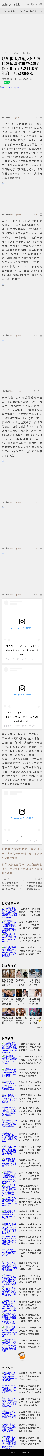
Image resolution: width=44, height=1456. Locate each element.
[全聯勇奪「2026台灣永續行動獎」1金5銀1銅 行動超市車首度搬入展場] (9, 1086)
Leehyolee (9, 841)
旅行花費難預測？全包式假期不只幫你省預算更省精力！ (7, 982)
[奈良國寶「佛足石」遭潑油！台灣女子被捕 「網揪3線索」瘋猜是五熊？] (9, 1377)
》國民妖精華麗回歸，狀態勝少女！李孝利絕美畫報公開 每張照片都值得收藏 (22, 853)
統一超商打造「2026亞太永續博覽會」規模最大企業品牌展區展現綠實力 (30, 1113)
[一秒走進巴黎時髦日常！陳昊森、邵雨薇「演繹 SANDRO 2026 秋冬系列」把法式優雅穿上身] (9, 1189)
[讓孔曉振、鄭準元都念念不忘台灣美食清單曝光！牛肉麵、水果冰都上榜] (9, 938)
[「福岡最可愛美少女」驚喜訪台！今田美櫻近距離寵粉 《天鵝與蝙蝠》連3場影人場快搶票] (9, 912)
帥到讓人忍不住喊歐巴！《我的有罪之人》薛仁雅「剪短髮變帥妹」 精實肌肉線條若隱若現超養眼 (30, 1346)
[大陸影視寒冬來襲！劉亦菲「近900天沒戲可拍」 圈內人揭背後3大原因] (9, 1402)
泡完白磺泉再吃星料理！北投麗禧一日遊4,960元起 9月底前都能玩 (30, 1138)
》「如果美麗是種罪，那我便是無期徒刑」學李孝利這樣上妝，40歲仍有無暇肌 (22, 868)
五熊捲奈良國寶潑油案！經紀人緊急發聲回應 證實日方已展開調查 (21, 1020)
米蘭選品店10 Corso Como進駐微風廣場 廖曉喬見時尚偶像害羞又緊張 (30, 1074)
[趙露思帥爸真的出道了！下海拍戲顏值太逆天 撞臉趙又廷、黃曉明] (9, 1390)
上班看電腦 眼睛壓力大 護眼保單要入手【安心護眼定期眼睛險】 (35, 1001)
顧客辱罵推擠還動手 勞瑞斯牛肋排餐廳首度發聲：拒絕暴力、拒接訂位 (30, 1429)
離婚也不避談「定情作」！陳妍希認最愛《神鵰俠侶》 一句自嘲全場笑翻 (29, 1267)
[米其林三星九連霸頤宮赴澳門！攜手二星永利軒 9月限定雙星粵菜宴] (9, 1202)
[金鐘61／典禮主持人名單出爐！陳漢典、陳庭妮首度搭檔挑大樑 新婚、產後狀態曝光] (9, 951)
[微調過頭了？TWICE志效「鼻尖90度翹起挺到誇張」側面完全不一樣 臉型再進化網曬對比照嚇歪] (9, 1279)
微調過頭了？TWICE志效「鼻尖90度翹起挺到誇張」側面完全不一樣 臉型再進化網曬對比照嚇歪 (21, 982)
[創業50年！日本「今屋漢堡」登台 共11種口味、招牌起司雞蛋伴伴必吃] (9, 1150)
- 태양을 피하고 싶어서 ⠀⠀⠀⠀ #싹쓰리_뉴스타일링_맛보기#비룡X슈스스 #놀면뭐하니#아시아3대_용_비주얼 (22, 717)
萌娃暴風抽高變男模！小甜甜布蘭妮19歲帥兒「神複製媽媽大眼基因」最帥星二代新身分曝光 (30, 1320)
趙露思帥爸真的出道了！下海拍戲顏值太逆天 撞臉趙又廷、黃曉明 (30, 1389)
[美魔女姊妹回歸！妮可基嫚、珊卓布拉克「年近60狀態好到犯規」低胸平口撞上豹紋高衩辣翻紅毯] (9, 1305)
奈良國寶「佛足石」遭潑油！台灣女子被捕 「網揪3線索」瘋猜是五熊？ (30, 1378)
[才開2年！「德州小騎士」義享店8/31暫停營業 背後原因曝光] (9, 1124)
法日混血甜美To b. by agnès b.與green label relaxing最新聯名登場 (30, 1100)
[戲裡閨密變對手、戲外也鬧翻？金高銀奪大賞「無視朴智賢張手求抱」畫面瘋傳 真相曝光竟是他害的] (9, 1441)
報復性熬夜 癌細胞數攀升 (7, 1020)
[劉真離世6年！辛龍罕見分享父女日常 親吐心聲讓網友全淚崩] (9, 1415)
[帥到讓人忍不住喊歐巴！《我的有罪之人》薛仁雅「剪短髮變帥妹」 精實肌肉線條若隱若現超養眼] (9, 1344)
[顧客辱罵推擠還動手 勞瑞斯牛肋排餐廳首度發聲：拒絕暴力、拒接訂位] (9, 1428)
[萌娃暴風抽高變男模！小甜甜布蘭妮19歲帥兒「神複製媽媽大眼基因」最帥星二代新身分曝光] (9, 1318)
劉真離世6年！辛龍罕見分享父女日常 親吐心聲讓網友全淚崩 (30, 1415)
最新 (4, 11)
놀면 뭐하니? (9, 659)
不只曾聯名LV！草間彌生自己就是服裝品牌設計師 (30, 1253)
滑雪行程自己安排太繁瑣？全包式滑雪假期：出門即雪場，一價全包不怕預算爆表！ (35, 982)
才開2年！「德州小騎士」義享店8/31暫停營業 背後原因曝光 (30, 1124)
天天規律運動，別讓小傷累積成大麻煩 (7, 1001)
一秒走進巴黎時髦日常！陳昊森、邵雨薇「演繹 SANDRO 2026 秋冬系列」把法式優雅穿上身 (30, 1191)
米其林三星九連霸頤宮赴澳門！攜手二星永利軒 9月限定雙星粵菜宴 (30, 1203)
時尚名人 (12, 11)
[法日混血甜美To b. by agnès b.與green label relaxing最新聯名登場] (9, 1099)
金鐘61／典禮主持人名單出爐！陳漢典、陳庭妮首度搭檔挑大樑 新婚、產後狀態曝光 (30, 952)
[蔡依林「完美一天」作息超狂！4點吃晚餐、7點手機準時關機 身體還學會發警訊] (9, 1331)
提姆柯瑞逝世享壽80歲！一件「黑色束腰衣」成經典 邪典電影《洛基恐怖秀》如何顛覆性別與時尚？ (30, 927)
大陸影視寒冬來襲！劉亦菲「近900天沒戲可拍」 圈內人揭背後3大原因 (30, 1403)
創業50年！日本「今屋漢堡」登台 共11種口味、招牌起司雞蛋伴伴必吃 (30, 1151)
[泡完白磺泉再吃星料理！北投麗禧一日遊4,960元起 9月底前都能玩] (9, 1137)
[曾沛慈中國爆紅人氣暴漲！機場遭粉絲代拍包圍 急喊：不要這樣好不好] (9, 1292)
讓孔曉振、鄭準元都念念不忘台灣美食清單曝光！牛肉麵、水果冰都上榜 (30, 939)
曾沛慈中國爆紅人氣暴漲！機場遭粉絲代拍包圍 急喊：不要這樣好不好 (30, 1293)
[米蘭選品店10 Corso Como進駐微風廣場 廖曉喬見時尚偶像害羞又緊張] (9, 1073)
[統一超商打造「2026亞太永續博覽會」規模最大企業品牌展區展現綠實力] (9, 1112)
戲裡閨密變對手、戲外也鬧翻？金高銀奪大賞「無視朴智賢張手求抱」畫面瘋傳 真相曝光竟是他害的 (30, 1444)
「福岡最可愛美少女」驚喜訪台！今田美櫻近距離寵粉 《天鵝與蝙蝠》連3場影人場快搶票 (30, 915)
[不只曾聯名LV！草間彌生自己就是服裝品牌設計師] (9, 1254)
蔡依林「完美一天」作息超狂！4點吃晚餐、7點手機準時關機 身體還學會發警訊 (30, 1332)
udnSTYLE (6, 53)
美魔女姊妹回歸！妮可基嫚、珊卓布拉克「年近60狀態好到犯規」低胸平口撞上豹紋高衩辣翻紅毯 (30, 1308)
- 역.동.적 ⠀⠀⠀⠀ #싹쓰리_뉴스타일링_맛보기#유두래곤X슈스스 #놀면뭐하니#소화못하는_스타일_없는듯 (22, 650)
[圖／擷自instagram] (22, 100)
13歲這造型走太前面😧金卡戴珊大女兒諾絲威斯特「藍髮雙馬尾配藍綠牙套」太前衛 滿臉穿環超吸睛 (35, 1020)
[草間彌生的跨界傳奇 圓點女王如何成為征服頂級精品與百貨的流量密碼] (9, 1241)
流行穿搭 (23, 11)
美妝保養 (34, 11)
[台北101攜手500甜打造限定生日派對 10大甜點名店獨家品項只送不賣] (9, 1060)
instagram (15, 117)
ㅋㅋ (22, 836)
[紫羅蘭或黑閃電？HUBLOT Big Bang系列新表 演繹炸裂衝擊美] (9, 1163)
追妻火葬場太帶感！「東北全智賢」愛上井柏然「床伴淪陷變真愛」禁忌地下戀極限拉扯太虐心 (22, 1001)
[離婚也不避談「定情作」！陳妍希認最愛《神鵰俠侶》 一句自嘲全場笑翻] (9, 1266)
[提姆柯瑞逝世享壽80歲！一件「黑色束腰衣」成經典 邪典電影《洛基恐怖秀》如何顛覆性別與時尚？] (9, 925)
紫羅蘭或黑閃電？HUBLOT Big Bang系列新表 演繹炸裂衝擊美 (30, 1162)
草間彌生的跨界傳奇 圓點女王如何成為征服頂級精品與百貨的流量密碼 (30, 1242)
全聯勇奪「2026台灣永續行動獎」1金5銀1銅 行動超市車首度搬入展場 (31, 1087)
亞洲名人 (26, 53)
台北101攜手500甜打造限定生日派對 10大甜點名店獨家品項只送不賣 (30, 1059)
